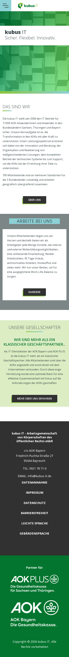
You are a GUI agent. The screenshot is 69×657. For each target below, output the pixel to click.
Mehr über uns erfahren (34, 398)
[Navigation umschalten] (5, 5)
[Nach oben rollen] (62, 650)
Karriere (35, 292)
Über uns (34, 200)
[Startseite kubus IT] (28, 5)
